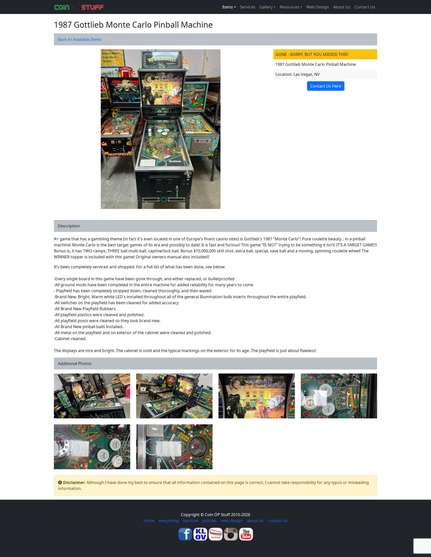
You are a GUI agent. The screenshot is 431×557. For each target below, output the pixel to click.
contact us (278, 520)
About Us (341, 7)
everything (169, 520)
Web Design (317, 7)
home (148, 520)
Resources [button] (289, 7)
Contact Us (364, 7)
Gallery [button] (266, 7)
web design (232, 520)
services (190, 520)
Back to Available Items (79, 39)
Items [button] (227, 7)
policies (210, 520)
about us (255, 520)
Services (247, 7)
